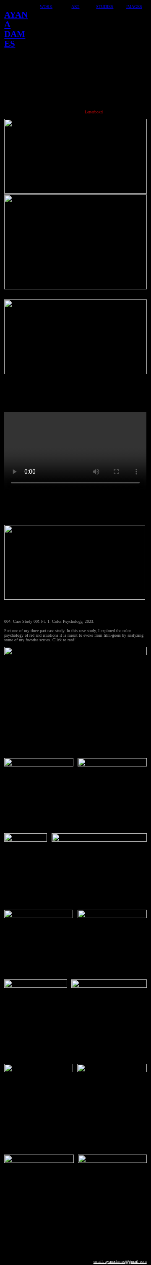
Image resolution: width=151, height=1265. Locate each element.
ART (75, 6)
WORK (46, 6)
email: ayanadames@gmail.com (120, 1261)
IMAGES (134, 6)
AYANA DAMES (16, 29)
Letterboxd (94, 112)
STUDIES (104, 6)
